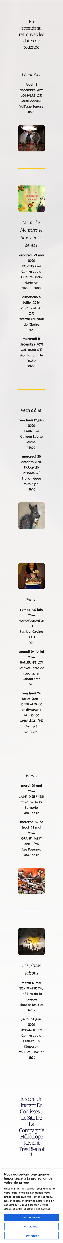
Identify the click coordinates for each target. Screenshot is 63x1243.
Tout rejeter (32, 1235)
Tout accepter (31, 1217)
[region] (31, 1206)
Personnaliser (31, 1226)
